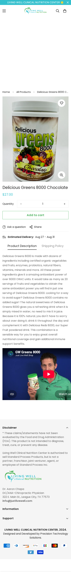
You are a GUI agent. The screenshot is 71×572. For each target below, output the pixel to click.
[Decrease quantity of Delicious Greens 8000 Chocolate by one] (21, 204)
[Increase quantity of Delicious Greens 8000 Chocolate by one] (64, 204)
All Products (23, 92)
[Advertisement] (35, 52)
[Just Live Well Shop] (35, 11)
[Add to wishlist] (61, 103)
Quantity (8, 204)
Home (6, 92)
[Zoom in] (61, 175)
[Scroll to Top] (65, 554)
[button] (65, 11)
